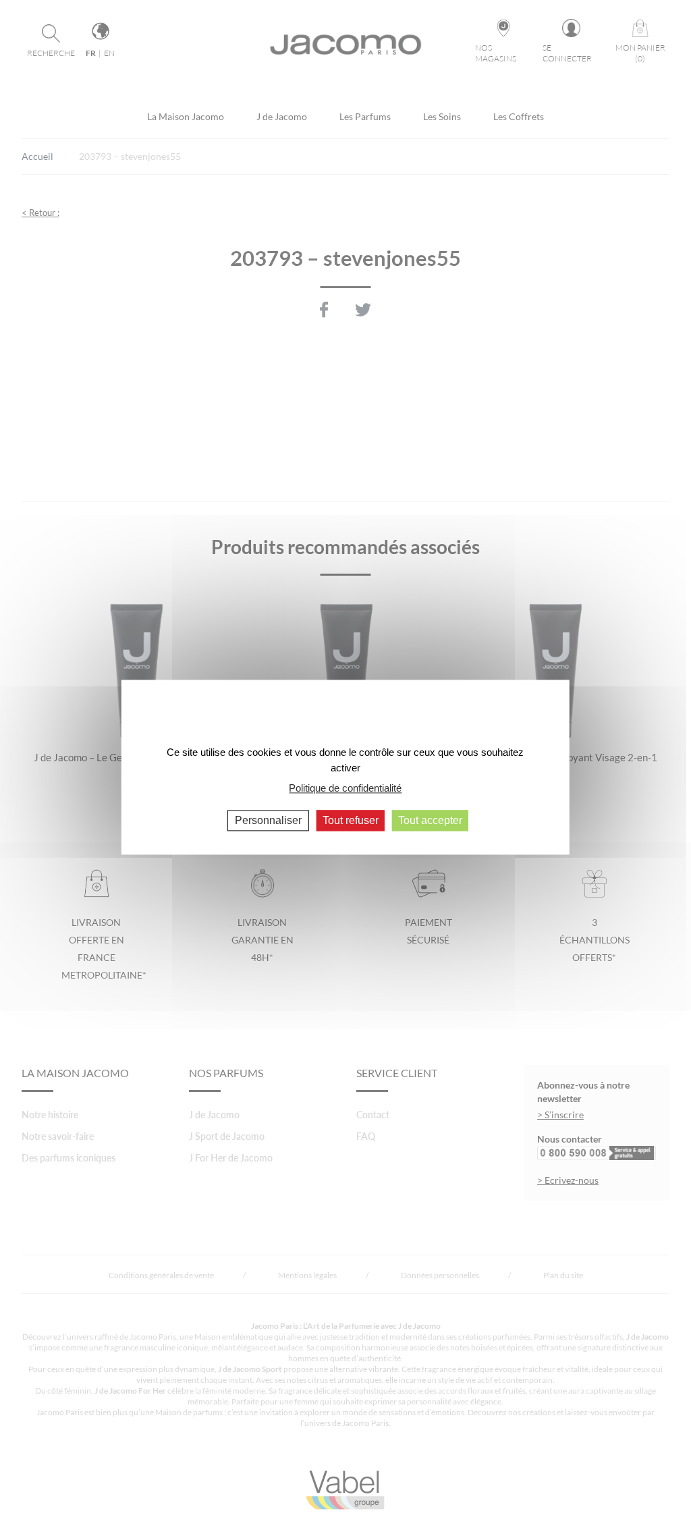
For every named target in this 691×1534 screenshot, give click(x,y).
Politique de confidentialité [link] (345, 788)
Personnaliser (268, 820)
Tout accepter (430, 820)
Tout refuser (351, 820)
